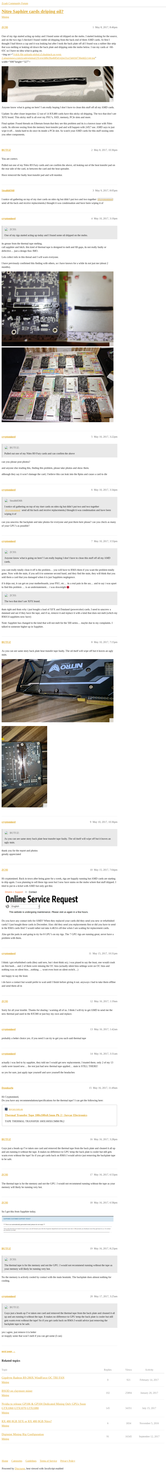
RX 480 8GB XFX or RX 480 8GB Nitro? (27, 1421)
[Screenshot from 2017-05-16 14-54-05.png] (57, 1225)
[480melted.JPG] (57, 308)
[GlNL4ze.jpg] (24, 766)
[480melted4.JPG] (57, 384)
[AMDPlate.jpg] (57, 84)
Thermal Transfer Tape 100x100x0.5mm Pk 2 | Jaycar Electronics (46, 1115)
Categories (16, 1460)
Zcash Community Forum (15, 3)
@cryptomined (105, 199)
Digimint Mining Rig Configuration (23, 1434)
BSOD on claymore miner (17, 1390)
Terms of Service (48, 1460)
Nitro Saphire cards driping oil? (33, 11)
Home (5, 1460)
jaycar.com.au (16, 1109)
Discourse (20, 1468)
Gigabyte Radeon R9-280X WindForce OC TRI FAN (33, 1377)
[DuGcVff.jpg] (57, 690)
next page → (8, 1351)
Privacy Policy (67, 1460)
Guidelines (30, 1460)
